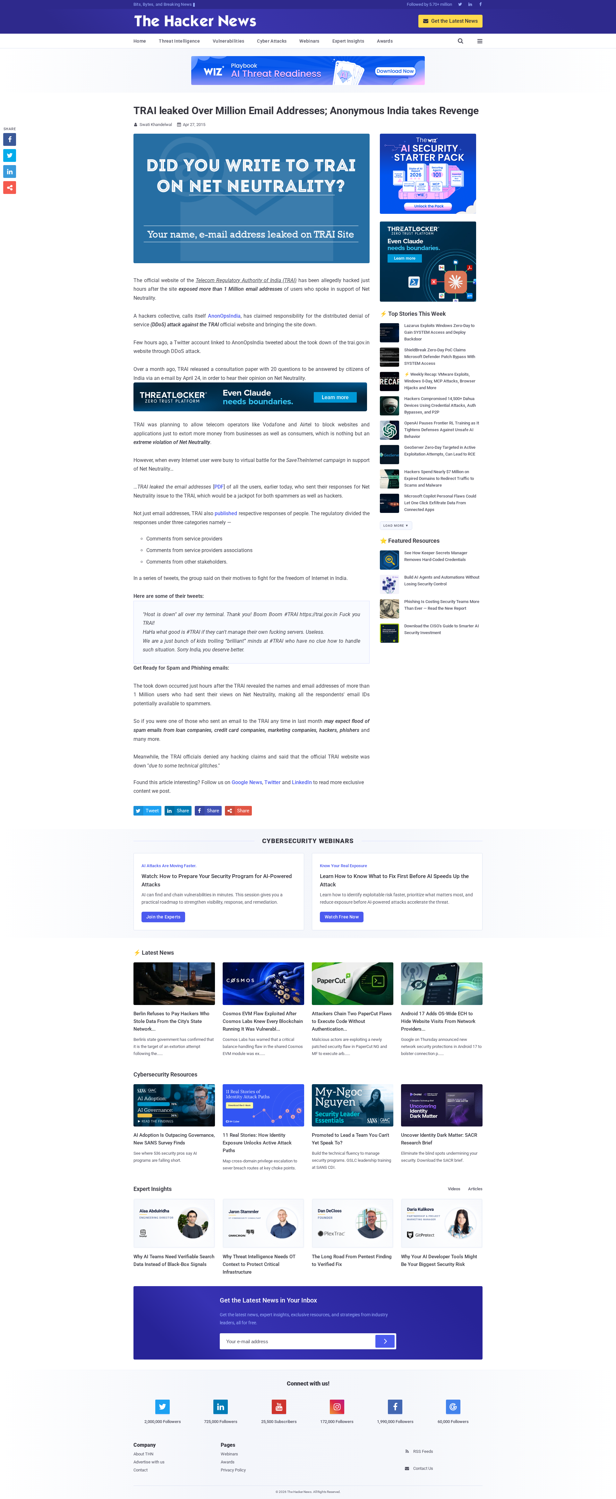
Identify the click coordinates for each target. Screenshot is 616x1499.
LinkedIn (302, 782)
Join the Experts (163, 916)
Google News (247, 782)
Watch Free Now (342, 916)
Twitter (272, 782)
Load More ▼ (396, 525)
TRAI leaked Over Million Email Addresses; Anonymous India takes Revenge (306, 111)
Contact (140, 1470)
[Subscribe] (385, 1341)
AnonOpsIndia (224, 316)
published (226, 513)
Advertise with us (149, 1462)
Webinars (309, 41)
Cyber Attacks (272, 41)
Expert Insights (348, 41)
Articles (475, 1188)
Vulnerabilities (228, 41)
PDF (219, 487)
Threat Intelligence (179, 41)
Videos (454, 1188)
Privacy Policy (233, 1470)
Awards (385, 41)
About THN (143, 1454)
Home (139, 41)
